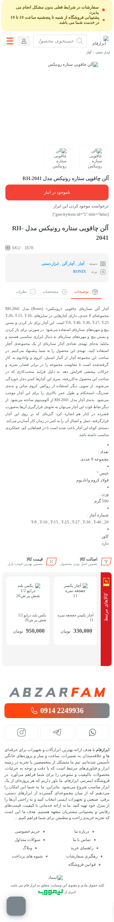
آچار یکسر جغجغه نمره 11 (75, 617)
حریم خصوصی (27, 831)
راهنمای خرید (82, 847)
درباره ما (81, 831)
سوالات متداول (27, 839)
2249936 (62, 710)
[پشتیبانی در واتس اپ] (93, 732)
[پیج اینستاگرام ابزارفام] (21, 732)
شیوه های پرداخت (27, 856)
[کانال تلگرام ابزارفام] (57, 732)
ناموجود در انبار (57, 192)
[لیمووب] (50, 892)
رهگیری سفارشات (82, 856)
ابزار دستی (103, 52)
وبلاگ (27, 847)
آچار (89, 52)
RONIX (79, 271)
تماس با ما (82, 839)
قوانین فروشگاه (82, 864)
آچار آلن (68, 263)
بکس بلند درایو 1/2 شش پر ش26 (32, 617)
